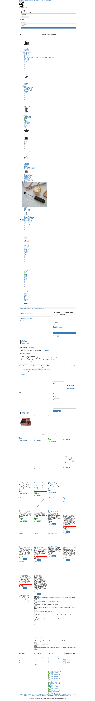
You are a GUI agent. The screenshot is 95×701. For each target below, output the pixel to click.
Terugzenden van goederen (23, 655)
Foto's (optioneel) (70, 381)
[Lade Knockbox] (25, 421)
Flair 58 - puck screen (37, 575)
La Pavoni (25, 63)
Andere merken (26, 94)
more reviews (26, 600)
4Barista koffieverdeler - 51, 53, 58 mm (69, 429)
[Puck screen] (40, 474)
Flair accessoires (52, 57)
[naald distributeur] (25, 474)
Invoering (21, 308)
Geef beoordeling (62, 336)
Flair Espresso (26, 267)
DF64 (25, 254)
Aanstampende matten (27, 133)
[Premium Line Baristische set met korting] (35, 311)
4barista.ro (33, 694)
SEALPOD (25, 285)
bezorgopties (61, 327)
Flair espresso (26, 56)
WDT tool (25, 127)
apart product (30, 348)
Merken (22, 231)
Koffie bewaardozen (27, 178)
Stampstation (26, 141)
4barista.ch (33, 695)
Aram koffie (26, 82)
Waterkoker (26, 166)
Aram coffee (26, 244)
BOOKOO (25, 248)
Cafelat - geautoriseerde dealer (24, 662)
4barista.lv (73, 694)
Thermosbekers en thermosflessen (29, 168)
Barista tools (23, 114)
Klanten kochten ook (24, 413)
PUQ (24, 281)
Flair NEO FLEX (44, 57)
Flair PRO (32, 57)
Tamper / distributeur (27, 308)
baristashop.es (63, 695)
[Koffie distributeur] (69, 421)
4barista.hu (29, 694)
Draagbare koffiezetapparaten (26, 36)
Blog (32, 0)
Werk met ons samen (22, 659)
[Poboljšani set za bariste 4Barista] (53, 667)
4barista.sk (21, 694)
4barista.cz (25, 694)
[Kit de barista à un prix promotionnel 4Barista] (54, 683)
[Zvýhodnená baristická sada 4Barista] (54, 658)
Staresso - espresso (27, 46)
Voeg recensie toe (47, 650)
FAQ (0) (22, 342)
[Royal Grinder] (25, 567)
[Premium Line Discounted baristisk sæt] (54, 670)
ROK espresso (26, 61)
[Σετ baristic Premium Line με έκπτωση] (54, 686)
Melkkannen (26, 143)
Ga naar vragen (47, 369)
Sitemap (35, 660)
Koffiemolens (23, 85)
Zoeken (74, 9)
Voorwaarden (21, 658)
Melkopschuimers (24, 181)
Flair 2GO (48, 57)
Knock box (25, 135)
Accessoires (23, 161)
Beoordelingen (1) (24, 341)
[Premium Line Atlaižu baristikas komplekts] (54, 676)
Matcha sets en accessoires (28, 180)
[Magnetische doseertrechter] (69, 446)
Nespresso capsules (27, 224)
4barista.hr (50, 694)
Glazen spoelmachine (27, 154)
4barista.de (41, 694)
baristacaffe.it (58, 695)
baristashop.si (68, 695)
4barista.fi (69, 694)
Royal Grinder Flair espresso (23, 575)
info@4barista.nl (21, 1)
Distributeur (26, 121)
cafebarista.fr (38, 695)
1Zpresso (25, 92)
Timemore (25, 98)
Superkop (25, 84)
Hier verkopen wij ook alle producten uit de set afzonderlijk (28, 354)
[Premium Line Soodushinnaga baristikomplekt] (54, 680)
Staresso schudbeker (27, 216)
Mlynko (25, 103)
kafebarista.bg (53, 695)
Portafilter (25, 145)
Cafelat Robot (26, 54)
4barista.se (62, 694)
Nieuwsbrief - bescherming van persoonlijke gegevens (38, 659)
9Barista (25, 65)
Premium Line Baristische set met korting (38, 308)
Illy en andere (26, 230)
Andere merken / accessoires (28, 218)
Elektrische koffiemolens (28, 90)
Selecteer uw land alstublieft (26, 12)
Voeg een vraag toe (57, 411)
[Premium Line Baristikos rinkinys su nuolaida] (54, 678)
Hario (25, 113)
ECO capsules (26, 256)
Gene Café (25, 269)
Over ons (20, 0)
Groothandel (39, 0)
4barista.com (46, 694)
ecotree (25, 258)
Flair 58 (25, 57)
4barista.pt (66, 694)
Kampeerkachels (26, 50)
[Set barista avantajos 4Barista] (53, 661)
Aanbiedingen (48, 0)
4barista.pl (37, 694)
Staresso (25, 287)
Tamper (25, 119)
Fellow (25, 100)
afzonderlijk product (46, 350)
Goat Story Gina (26, 69)
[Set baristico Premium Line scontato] (54, 690)
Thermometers (26, 147)
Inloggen (48, 27)
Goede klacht (36, 655)
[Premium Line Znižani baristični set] (54, 693)
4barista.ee (29, 695)
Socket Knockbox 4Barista (52, 482)
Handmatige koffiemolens (28, 88)
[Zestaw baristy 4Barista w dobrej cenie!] (54, 663)
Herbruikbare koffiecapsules (25, 219)
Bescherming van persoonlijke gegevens (40, 657)
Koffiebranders (26, 164)
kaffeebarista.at (43, 695)
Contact (30, 0)
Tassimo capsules (27, 228)
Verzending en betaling (25, 0)
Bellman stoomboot (27, 210)
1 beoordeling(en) (56, 336)
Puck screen (26, 125)
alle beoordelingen (23, 374)
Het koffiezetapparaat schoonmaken (29, 152)
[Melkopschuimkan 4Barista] (54, 539)
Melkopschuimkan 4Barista (52, 546)
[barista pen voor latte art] (40, 503)
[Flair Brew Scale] (40, 421)
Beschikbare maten (56, 320)
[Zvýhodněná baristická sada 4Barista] (54, 659)
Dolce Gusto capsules (27, 222)
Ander (25, 160)
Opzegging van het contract (38, 656)
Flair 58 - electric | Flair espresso (68, 515)
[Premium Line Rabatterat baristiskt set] (54, 671)
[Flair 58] (69, 505)
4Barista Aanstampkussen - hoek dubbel (54, 428)
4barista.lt (25, 695)
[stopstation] (54, 421)
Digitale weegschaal (27, 123)
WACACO (25, 296)
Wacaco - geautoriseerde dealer (24, 661)
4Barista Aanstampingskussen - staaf (25, 547)
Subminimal (26, 208)
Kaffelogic (25, 300)
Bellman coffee (26, 59)
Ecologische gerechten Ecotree (29, 174)
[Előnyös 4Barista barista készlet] (53, 660)
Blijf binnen (25, 16)
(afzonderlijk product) (26, 351)
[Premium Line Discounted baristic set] (54, 665)
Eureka (25, 96)
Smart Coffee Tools (27, 80)
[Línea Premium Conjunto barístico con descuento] (54, 691)
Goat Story (25, 271)
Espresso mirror (26, 149)
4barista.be (54, 694)
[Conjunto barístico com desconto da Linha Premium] (54, 672)
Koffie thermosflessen (27, 176)
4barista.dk (58, 694)
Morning (25, 74)
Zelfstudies (35, 665)
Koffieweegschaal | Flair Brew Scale (39, 429)
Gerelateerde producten (25, 343)
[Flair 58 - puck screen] (40, 567)
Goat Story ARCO (27, 107)
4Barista (25, 236)
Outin (25, 40)
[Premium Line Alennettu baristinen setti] (54, 674)
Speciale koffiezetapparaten (25, 51)
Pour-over (25, 72)
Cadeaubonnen (43, 0)
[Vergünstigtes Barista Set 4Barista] (48, 664)
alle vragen (21, 394)
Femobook (25, 105)
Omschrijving (23, 340)
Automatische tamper (27, 117)
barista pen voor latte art (37, 511)
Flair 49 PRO (29, 57)
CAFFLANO (26, 252)
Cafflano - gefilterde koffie (28, 48)
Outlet (52, 0)
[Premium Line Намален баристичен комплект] (54, 688)
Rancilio (25, 67)
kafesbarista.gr (48, 695)
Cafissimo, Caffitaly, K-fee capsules (29, 226)
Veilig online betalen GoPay (23, 657)
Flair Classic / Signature (38, 57)
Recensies (35, 0)
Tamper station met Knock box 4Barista (25, 429)
